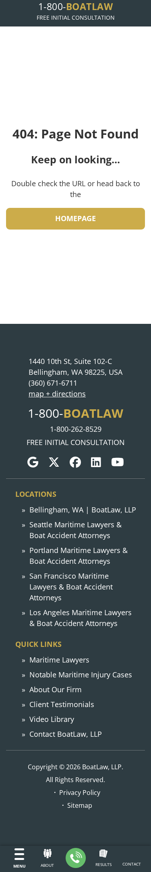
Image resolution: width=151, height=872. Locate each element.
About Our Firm (55, 689)
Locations (35, 494)
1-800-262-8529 (75, 429)
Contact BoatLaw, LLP (65, 734)
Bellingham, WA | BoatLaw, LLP (82, 509)
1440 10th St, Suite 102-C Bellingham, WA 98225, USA (75, 366)
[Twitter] (54, 462)
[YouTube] (117, 462)
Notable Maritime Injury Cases (80, 674)
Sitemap (79, 805)
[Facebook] (75, 462)
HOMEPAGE (75, 218)
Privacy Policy (79, 792)
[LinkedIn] (96, 462)
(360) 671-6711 (53, 383)
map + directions (57, 393)
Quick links (38, 644)
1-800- (75, 6)
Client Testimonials (61, 704)
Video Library (51, 719)
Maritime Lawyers (59, 660)
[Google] (32, 462)
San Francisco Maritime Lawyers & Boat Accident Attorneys (71, 586)
